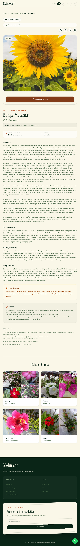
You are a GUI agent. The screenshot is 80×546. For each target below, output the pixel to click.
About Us (9, 484)
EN (59, 3)
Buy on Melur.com (40, 99)
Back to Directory (12, 19)
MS (55, 3)
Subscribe (40, 527)
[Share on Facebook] (66, 30)
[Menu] (75, 4)
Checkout (45, 491)
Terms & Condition (12, 495)
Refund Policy (10, 491)
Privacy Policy (10, 488)
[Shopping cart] (70, 4)
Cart (43, 488)
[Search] (64, 4)
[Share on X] (70, 30)
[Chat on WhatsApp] (75, 541)
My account (45, 484)
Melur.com (8, 3)
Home (5, 13)
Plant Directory (16, 13)
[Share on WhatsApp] (61, 30)
